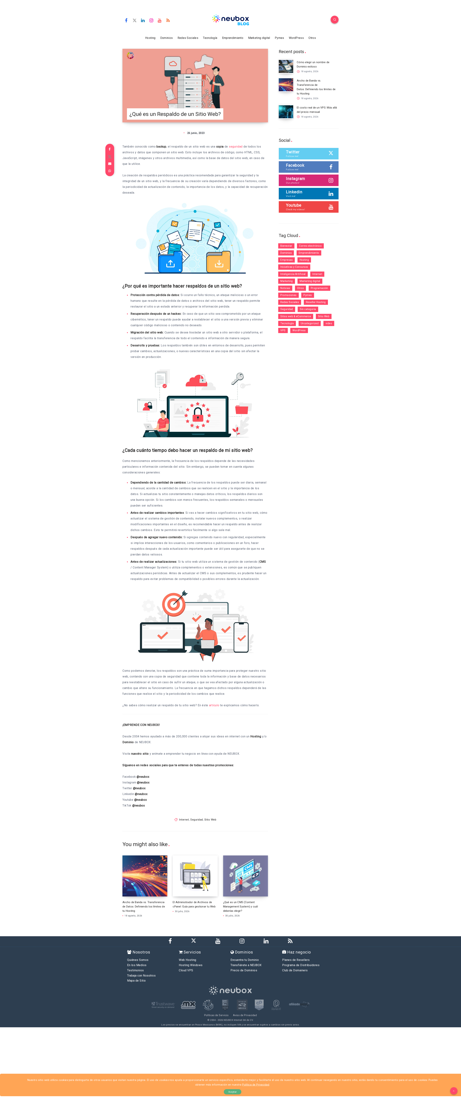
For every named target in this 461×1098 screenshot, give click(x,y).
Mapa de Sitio (136, 980)
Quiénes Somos (138, 960)
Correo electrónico (310, 245)
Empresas (286, 259)
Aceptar (232, 1091)
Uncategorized (310, 323)
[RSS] (168, 20)
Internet (184, 819)
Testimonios (135, 970)
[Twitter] (134, 20)
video (329, 323)
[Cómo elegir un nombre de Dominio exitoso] (286, 66)
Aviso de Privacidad (245, 1015)
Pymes (279, 38)
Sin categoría (308, 309)
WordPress (296, 38)
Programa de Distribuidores (300, 965)
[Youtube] (159, 20)
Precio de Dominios (243, 970)
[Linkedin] (143, 20)
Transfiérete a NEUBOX (246, 965)
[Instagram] (151, 20)
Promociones (288, 295)
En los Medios (137, 965)
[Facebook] (126, 20)
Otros (312, 38)
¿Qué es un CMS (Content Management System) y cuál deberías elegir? (240, 906)
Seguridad (196, 819)
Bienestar (286, 245)
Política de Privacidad (255, 1084)
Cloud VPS (186, 970)
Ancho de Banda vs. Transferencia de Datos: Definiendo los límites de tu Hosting (143, 906)
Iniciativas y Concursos (294, 266)
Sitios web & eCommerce (295, 316)
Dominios (166, 38)
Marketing (286, 281)
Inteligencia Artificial (293, 274)
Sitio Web (210, 819)
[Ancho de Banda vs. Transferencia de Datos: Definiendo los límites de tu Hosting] (286, 85)
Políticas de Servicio (216, 1015)
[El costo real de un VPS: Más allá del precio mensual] (286, 112)
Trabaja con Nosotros (141, 975)
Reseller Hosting (316, 302)
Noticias (285, 288)
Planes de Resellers (296, 960)
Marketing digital (259, 38)
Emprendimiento (232, 38)
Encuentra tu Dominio (244, 960)
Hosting (150, 38)
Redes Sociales (188, 38)
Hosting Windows (191, 965)
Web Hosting (187, 960)
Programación (319, 288)
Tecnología (210, 38)
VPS (283, 330)
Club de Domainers (295, 970)
